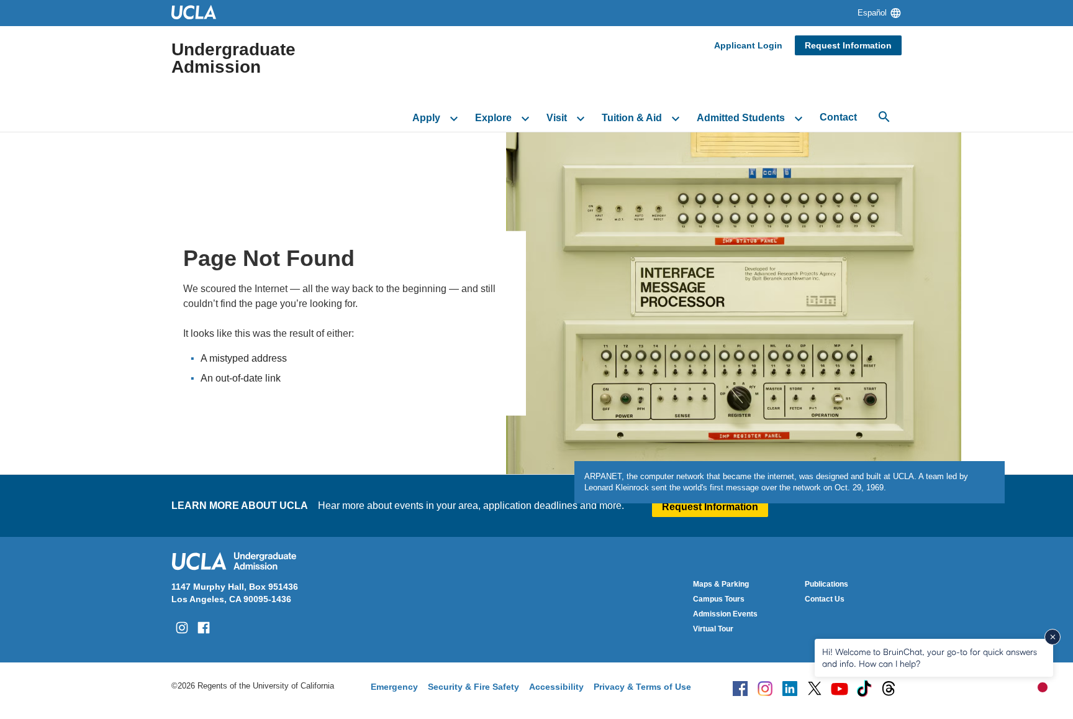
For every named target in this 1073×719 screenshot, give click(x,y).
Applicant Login (748, 45)
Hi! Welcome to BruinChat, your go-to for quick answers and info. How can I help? (929, 657)
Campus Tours (719, 599)
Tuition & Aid (632, 117)
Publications (826, 584)
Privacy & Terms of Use (642, 686)
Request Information (848, 45)
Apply (426, 117)
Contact (838, 117)
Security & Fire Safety (473, 686)
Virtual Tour (713, 629)
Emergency (394, 686)
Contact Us (824, 599)
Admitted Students (741, 117)
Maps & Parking (721, 584)
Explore (493, 117)
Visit (556, 117)
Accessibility (556, 686)
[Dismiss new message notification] (1052, 637)
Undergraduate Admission (233, 58)
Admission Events (725, 614)
